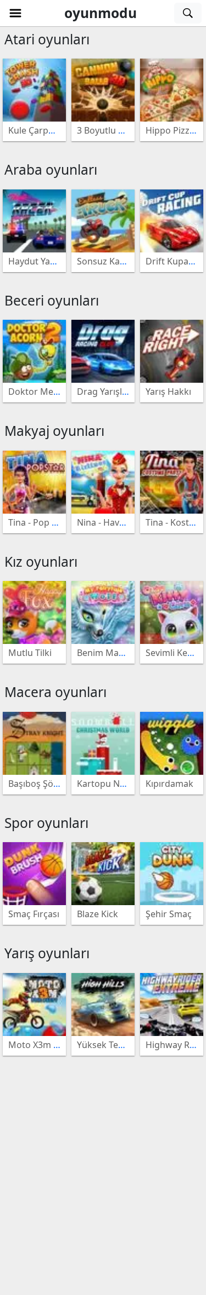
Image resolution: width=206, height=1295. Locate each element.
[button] (15, 13)
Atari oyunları (47, 39)
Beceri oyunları (51, 300)
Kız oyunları (40, 561)
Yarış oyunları (47, 953)
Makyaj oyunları (54, 431)
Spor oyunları (46, 823)
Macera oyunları (55, 692)
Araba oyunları (50, 169)
